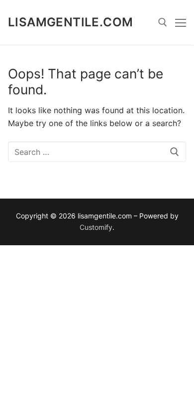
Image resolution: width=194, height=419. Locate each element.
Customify (96, 227)
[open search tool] (162, 22)
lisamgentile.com (70, 22)
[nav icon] (180, 22)
